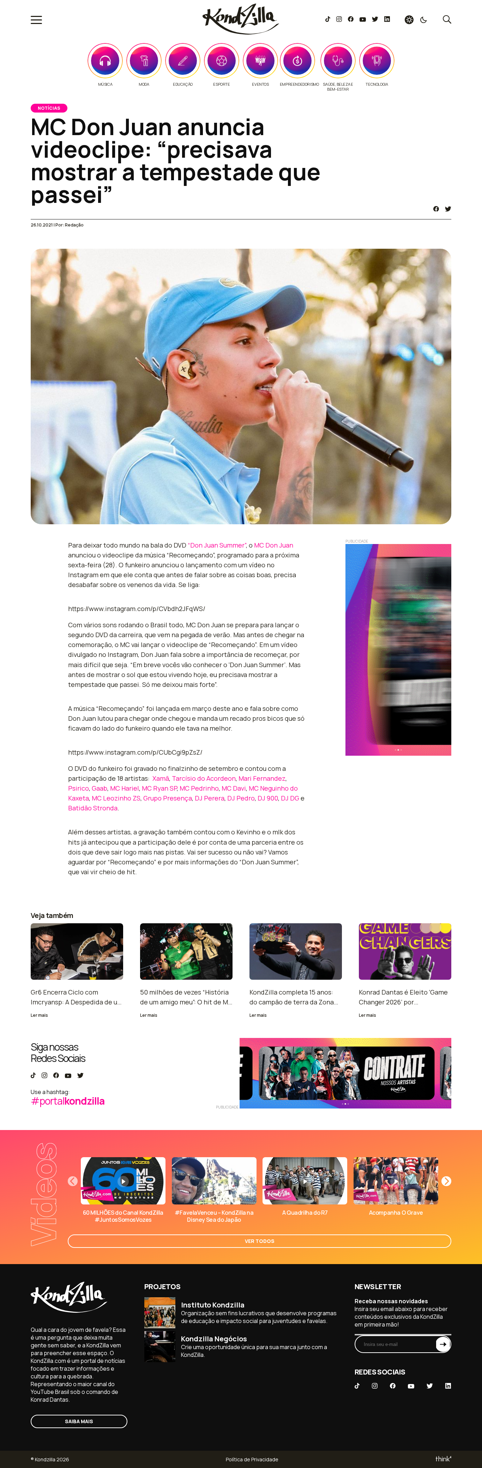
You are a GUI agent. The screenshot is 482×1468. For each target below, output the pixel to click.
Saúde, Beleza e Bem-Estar (338, 87)
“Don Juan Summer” (217, 545)
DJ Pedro (241, 798)
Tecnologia (377, 84)
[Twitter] (375, 20)
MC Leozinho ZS (116, 798)
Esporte (221, 84)
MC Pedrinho (199, 788)
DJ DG (290, 798)
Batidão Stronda (93, 808)
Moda (144, 84)
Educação (183, 84)
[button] (446, 1181)
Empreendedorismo (299, 84)
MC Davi (234, 788)
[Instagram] (339, 20)
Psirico (78, 788)
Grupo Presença (167, 798)
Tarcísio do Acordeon (204, 778)
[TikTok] (327, 20)
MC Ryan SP (159, 788)
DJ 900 (268, 798)
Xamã (160, 778)
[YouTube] (362, 20)
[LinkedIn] (387, 20)
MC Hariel (124, 788)
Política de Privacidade (252, 1459)
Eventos (260, 84)
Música (105, 84)
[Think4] (443, 1459)
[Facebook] (351, 20)
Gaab (99, 788)
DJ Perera (209, 798)
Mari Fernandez (262, 778)
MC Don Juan (273, 545)
